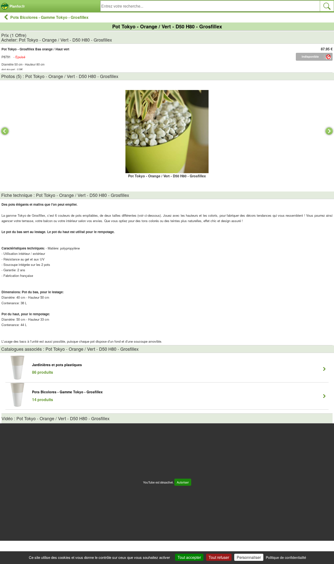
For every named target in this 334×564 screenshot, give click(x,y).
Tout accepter (189, 557)
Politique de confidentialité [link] (286, 557)
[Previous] (5, 131)
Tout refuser (219, 557)
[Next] (329, 131)
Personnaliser (249, 557)
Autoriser (183, 482)
